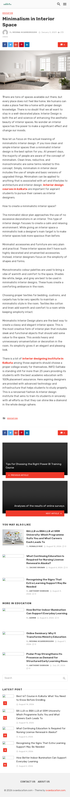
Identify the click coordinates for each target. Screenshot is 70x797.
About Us (44, 781)
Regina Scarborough (25, 32)
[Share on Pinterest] (21, 44)
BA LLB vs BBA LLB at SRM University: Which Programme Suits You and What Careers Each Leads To (45, 536)
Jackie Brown (37, 567)
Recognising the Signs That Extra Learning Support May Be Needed (46, 583)
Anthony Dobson (39, 591)
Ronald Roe (36, 546)
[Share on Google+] (16, 44)
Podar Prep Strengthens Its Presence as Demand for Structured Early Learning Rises (47, 657)
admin (32, 618)
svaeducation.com (55, 790)
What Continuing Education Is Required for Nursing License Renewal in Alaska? (45, 559)
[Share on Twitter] (10, 44)
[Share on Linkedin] (27, 44)
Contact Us (27, 781)
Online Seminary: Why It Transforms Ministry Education (46, 635)
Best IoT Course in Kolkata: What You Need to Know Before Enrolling (41, 698)
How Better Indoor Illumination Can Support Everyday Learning (46, 611)
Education (7, 13)
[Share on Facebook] (4, 44)
